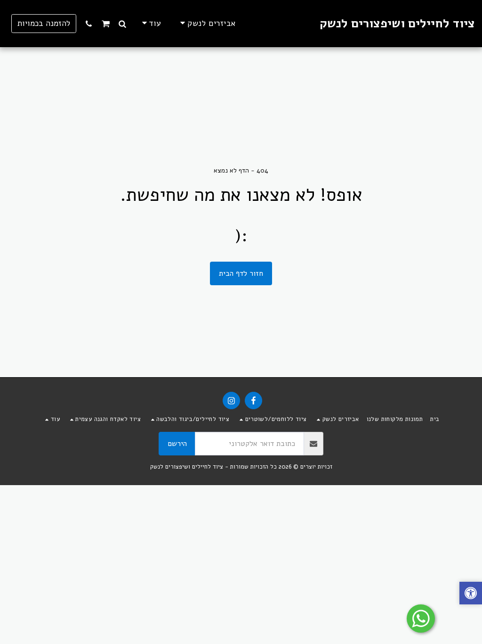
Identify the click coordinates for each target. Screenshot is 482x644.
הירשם (177, 443)
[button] (122, 23)
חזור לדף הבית (241, 273)
